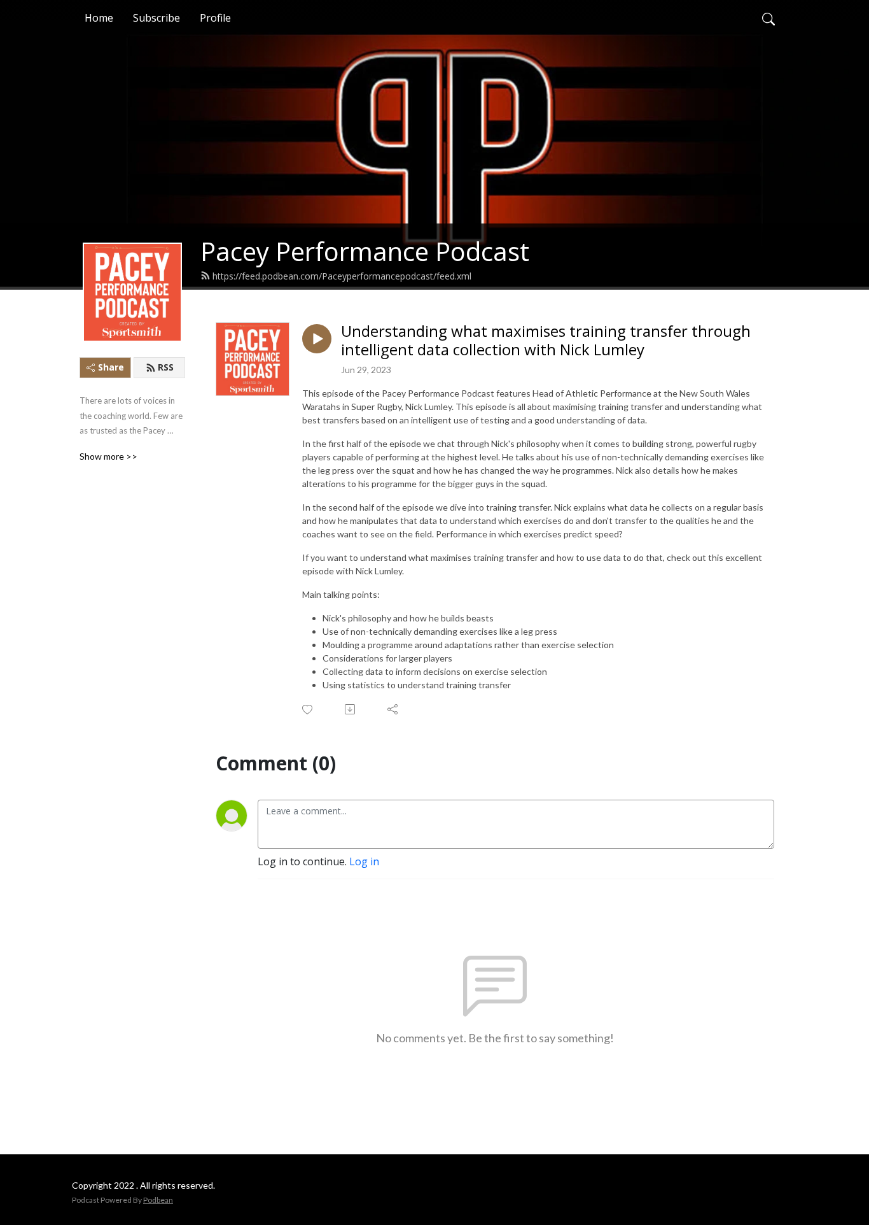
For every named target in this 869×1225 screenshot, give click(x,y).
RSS (166, 367)
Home (99, 18)
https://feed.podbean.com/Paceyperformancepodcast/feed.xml (341, 276)
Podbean (158, 1200)
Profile (215, 18)
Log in (364, 861)
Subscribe (156, 18)
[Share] (393, 709)
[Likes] (308, 709)
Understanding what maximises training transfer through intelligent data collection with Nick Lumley (546, 340)
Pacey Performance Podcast (364, 251)
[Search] (768, 18)
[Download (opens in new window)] (351, 709)
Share (111, 367)
